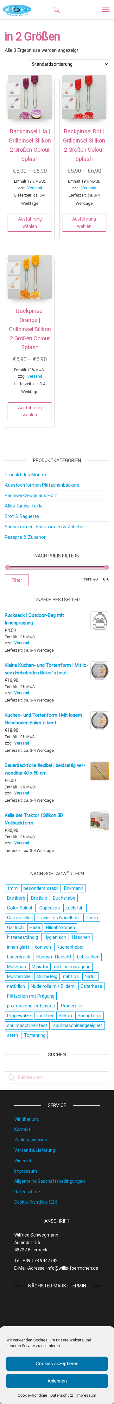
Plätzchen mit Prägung (30, 996)
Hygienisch (55, 937)
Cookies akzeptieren (57, 1363)
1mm (12, 888)
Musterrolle (19, 976)
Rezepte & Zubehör (25, 537)
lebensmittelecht (53, 957)
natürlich (16, 986)
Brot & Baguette (22, 516)
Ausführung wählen (30, 222)
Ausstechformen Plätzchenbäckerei (42, 485)
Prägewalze (19, 1015)
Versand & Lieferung (34, 1150)
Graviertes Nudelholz (58, 918)
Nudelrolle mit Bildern (53, 986)
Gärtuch (15, 927)
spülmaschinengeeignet (78, 1025)
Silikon (65, 1015)
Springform (89, 1015)
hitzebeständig (22, 937)
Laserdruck (18, 957)
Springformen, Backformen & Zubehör (45, 527)
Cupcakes (49, 908)
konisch (43, 947)
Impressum (86, 1395)
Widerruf (23, 1160)
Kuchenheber (70, 947)
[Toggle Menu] (106, 10)
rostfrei (45, 1015)
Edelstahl (75, 908)
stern (12, 1035)
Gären (92, 918)
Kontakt (22, 1129)
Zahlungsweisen (30, 1139)
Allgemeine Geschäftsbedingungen (49, 1181)
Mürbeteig (46, 976)
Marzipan (16, 966)
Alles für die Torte (24, 506)
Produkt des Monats (26, 474)
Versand (34, 188)
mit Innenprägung (72, 966)
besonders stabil (40, 888)
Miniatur (40, 966)
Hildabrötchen (60, 927)
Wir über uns (26, 1119)
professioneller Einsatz (31, 1006)
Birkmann (73, 888)
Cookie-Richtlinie (32, 1395)
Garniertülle (19, 918)
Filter (16, 580)
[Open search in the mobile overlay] (57, 9)
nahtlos (71, 976)
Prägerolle (71, 1006)
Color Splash (20, 908)
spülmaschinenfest (27, 1025)
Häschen (81, 937)
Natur (90, 976)
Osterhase (91, 986)
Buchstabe (64, 898)
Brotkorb (16, 898)
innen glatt (18, 947)
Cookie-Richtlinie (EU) (35, 1202)
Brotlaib (39, 898)
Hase (34, 927)
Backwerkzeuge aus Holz (31, 495)
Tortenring (35, 1035)
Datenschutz (61, 1395)
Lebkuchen (88, 957)
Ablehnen (57, 1381)
